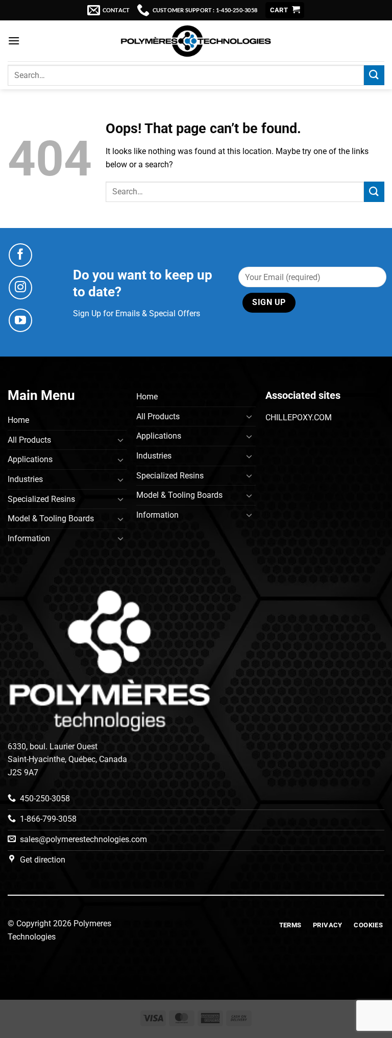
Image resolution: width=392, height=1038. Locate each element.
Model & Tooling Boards (51, 518)
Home (18, 420)
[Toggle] (120, 440)
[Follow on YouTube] (20, 320)
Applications (30, 459)
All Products (29, 440)
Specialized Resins (41, 499)
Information (29, 538)
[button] (284, 10)
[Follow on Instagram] (20, 287)
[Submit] (374, 75)
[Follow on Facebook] (20, 255)
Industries (25, 479)
